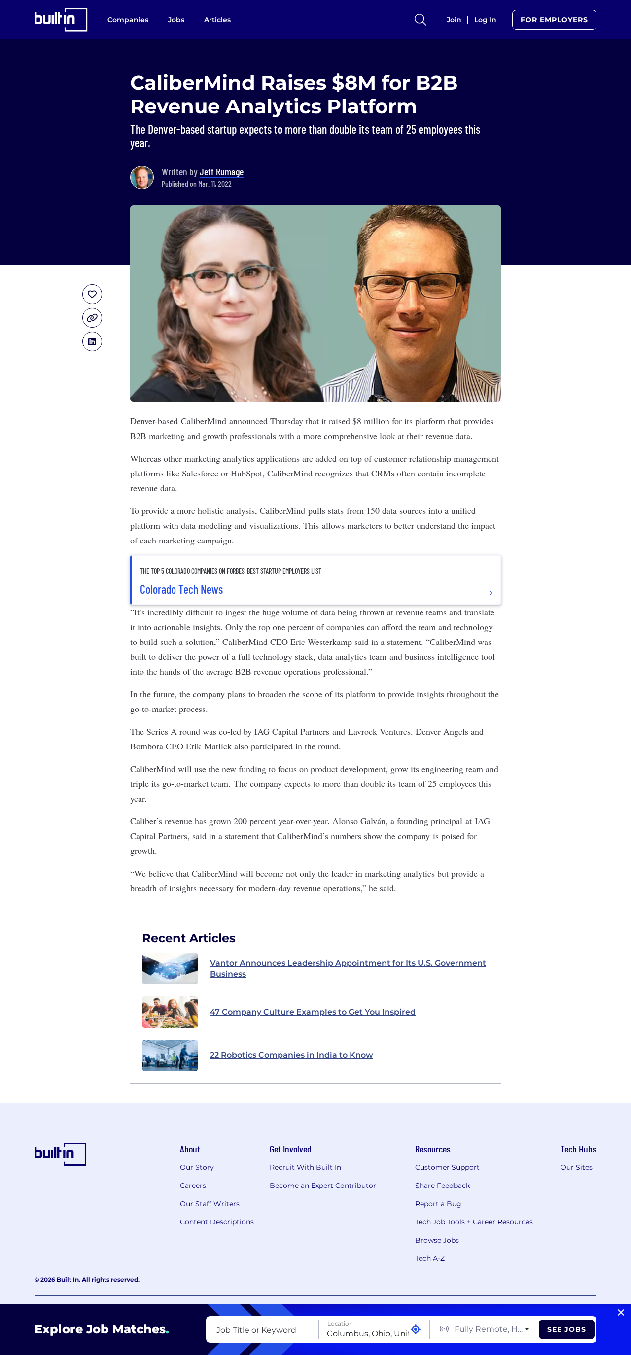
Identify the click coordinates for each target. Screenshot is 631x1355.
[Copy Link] (92, 318)
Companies (127, 19)
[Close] (621, 1312)
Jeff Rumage (222, 171)
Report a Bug (438, 1203)
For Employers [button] (554, 19)
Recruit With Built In (305, 1167)
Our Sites (577, 1167)
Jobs (176, 19)
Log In (485, 19)
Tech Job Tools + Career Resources (474, 1222)
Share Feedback (442, 1185)
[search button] (420, 20)
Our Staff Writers (210, 1203)
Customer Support (447, 1167)
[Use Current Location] (415, 1329)
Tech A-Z (430, 1258)
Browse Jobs (437, 1240)
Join (454, 19)
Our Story (197, 1167)
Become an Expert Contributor (323, 1185)
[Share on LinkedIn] (92, 341)
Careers (193, 1185)
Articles (217, 19)
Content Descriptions (217, 1222)
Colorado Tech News (181, 589)
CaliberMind (203, 421)
